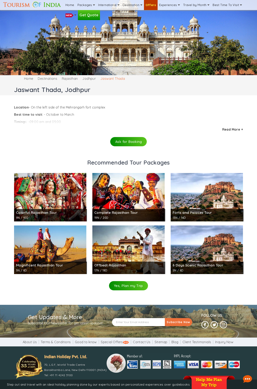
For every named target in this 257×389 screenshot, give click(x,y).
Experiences (168, 5)
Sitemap (161, 342)
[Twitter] (214, 325)
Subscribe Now (178, 322)
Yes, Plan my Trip (128, 286)
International (107, 5)
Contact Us (141, 342)
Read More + (232, 129)
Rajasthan (70, 79)
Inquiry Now (224, 342)
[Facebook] (205, 325)
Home (69, 5)
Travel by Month (195, 5)
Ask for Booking (128, 141)
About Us (30, 342)
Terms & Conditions (56, 342)
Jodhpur (89, 79)
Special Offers (112, 342)
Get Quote (89, 15)
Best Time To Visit (226, 5)
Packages (85, 5)
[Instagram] (223, 325)
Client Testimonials (197, 342)
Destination (131, 5)
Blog (174, 342)
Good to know (86, 342)
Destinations (47, 79)
